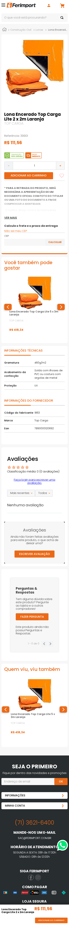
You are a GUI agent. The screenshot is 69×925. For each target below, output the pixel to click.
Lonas (39, 30)
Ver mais (10, 217)
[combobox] (34, 17)
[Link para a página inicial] (4, 30)
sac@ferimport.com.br (34, 838)
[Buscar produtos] (63, 17)
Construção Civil (20, 30)
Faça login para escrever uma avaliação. (34, 481)
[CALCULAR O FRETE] (55, 242)
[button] (3, 5)
